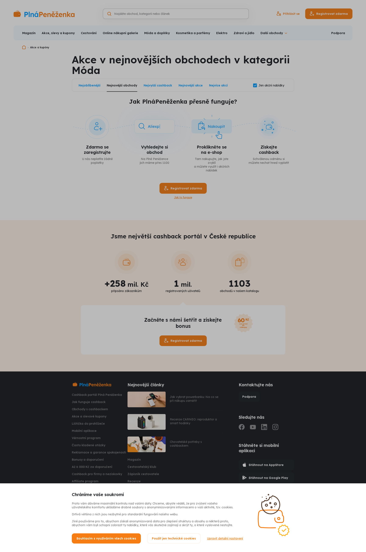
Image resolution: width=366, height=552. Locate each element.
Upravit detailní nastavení (225, 538)
